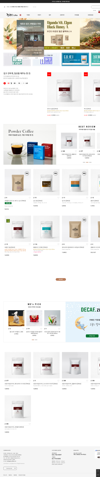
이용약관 (15, 475)
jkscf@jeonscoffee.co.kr (11, 461)
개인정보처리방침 (21, 475)
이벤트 (28, 15)
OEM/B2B (90, 15)
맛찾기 (39, 15)
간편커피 (62, 15)
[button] (91, 47)
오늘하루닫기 (25, 58)
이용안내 (10, 475)
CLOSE (36, 58)
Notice (8, 6)
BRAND (61, 279)
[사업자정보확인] (18, 454)
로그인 (94, 10)
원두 (50, 15)
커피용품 (76, 15)
